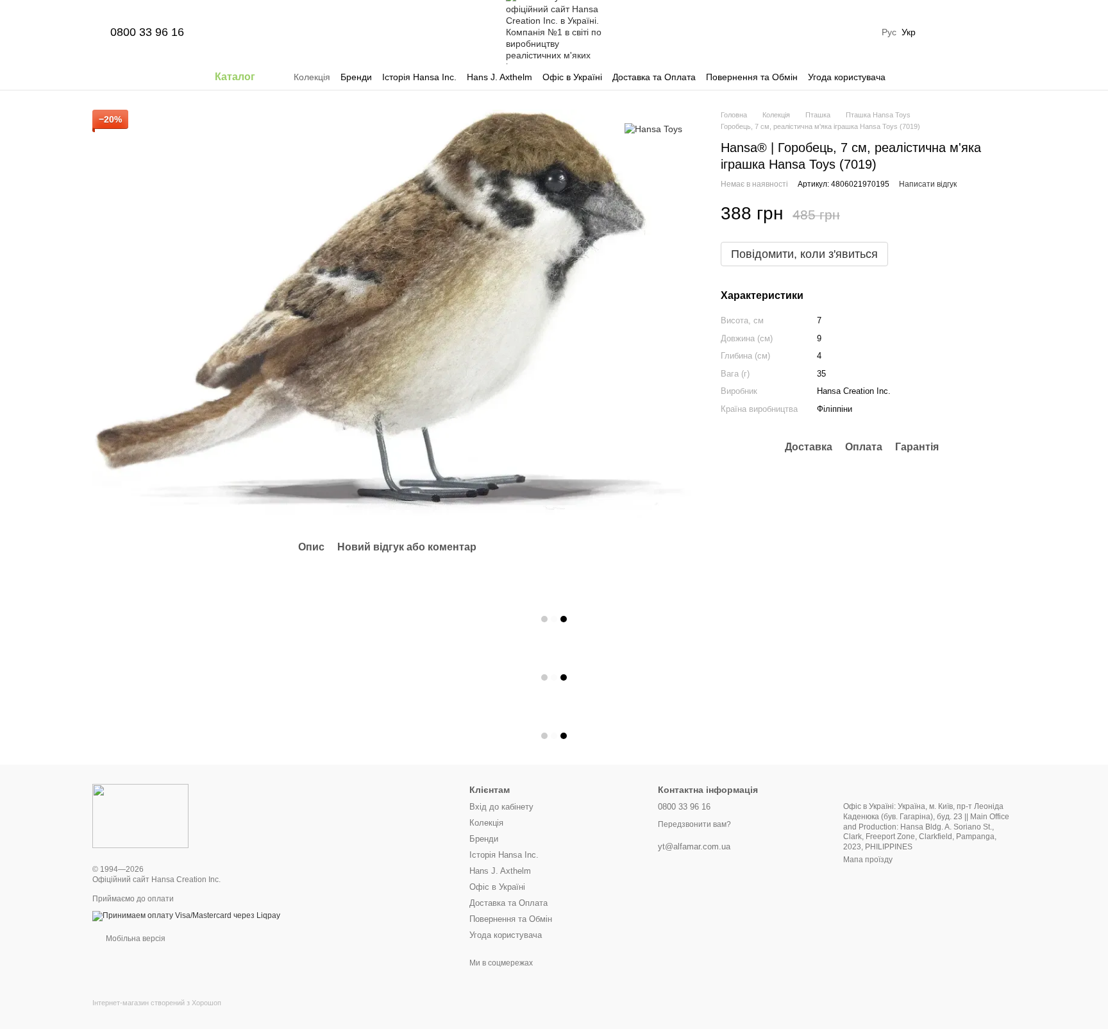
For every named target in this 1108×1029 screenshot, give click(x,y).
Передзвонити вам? (694, 824)
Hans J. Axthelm (499, 77)
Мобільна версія (134, 938)
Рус (889, 32)
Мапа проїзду (868, 859)
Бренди (356, 77)
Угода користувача (847, 77)
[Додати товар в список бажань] (1009, 213)
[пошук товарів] (908, 77)
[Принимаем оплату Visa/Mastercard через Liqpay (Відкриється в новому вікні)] (186, 915)
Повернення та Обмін (752, 77)
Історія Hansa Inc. (419, 77)
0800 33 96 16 (147, 32)
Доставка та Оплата (654, 77)
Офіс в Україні (572, 77)
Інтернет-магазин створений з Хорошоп (156, 1003)
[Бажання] (938, 32)
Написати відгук (928, 183)
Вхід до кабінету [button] (501, 807)
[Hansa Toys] (653, 128)
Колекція (312, 77)
